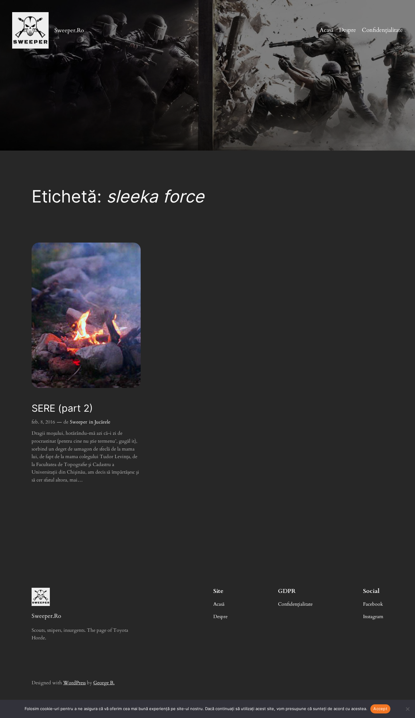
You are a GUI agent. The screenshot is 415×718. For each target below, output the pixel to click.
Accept (380, 708)
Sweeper (78, 422)
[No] (407, 709)
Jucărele (102, 422)
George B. (104, 682)
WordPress (74, 682)
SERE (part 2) (62, 408)
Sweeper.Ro (69, 30)
